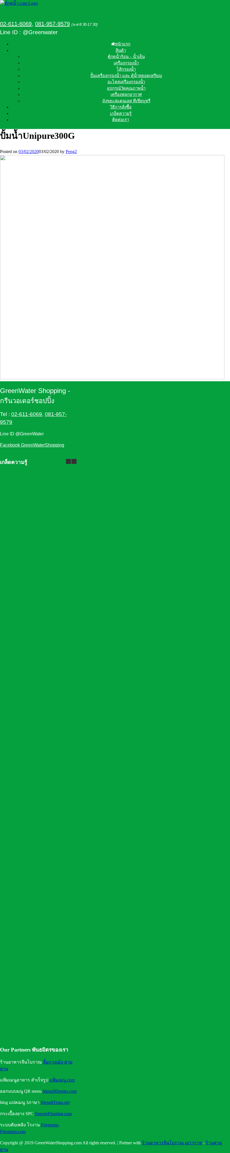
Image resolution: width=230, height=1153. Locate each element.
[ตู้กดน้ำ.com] (19, 3)
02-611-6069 (16, 24)
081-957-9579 (52, 24)
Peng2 (71, 151)
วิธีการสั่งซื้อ (121, 107)
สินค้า (121, 50)
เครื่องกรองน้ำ (126, 63)
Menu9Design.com (60, 1091)
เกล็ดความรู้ (121, 113)
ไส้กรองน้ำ (126, 69)
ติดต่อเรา (120, 119)
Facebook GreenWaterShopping (32, 445)
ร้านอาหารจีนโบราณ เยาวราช (172, 1142)
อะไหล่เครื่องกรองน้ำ (126, 82)
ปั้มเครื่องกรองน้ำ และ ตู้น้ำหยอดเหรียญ (126, 75)
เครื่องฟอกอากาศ (126, 94)
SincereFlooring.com (53, 1113)
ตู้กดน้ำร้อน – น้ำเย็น (126, 56)
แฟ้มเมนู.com (62, 1080)
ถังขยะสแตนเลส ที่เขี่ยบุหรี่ (126, 101)
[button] (74, 461)
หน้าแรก (122, 44)
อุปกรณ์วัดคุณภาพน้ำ (126, 88)
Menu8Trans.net (55, 1102)
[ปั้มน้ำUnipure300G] (112, 378)
